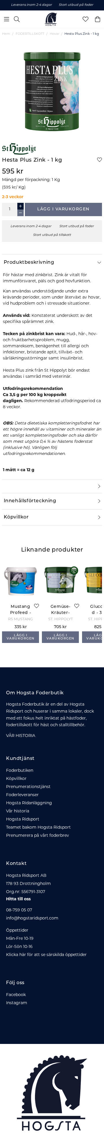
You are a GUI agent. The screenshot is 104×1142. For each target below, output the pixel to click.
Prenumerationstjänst (28, 787)
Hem (6, 34)
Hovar (54, 34)
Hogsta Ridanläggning (29, 803)
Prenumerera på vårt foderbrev (37, 836)
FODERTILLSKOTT (30, 34)
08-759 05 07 (19, 910)
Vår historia (17, 811)
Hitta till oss (18, 899)
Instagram (16, 1003)
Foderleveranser (22, 795)
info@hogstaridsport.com (32, 918)
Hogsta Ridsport (22, 819)
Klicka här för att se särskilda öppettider (46, 955)
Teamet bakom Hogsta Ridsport (38, 827)
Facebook (16, 995)
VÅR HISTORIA (20, 736)
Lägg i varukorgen (63, 209)
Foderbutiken (19, 771)
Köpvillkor (16, 779)
